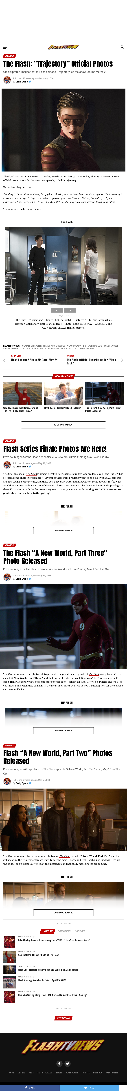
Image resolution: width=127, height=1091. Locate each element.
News (31, 1072)
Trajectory (52, 349)
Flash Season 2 (76, 346)
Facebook (97, 1072)
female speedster (32, 346)
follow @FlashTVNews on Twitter (88, 681)
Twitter (86, 1072)
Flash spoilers (94, 346)
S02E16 (27, 349)
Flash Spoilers (44, 1072)
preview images (12, 349)
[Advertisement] (63, 21)
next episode (111, 346)
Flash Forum (72, 1072)
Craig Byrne (22, 81)
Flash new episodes (54, 346)
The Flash (38, 349)
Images (59, 1072)
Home (11, 1072)
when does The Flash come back (79, 349)
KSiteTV (21, 1072)
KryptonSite (112, 1072)
